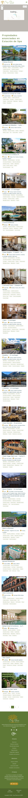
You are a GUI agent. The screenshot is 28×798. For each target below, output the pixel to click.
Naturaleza (16, 101)
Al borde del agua (6, 290)
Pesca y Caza (5, 296)
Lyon (10, 427)
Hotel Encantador (13, 539)
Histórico (11, 228)
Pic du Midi (9, 193)
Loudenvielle (5, 494)
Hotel (4, 667)
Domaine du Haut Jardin (9, 689)
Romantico (15, 635)
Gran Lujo (14, 570)
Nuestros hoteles (14, 744)
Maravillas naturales (18, 535)
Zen (10, 132)
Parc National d (16, 494)
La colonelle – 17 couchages (11, 189)
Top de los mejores (6, 167)
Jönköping (12, 628)
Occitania (4, 129)
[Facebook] (11, 730)
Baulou (5, 156)
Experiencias (14, 750)
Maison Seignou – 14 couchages (12, 489)
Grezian (5, 390)
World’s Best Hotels (14, 746)
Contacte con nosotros (14, 754)
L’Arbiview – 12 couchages (10, 388)
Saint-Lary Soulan (8, 458)
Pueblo (15, 165)
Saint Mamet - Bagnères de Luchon (11, 530)
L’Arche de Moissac (8, 222)
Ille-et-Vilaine (21, 287)
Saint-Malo (4, 289)
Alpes (12, 425)
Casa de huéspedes (10, 230)
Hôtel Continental (7, 593)
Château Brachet (7, 62)
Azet (5, 254)
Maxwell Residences (8, 561)
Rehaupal (6, 691)
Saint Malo (6, 287)
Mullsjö (5, 628)
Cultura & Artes (6, 71)
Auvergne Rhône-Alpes (16, 66)
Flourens (6, 127)
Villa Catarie (6, 657)
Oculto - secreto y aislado (8, 165)
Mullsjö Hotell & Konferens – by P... (13, 626)
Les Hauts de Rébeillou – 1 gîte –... (13, 125)
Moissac (6, 224)
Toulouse (9, 129)
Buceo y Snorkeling (14, 565)
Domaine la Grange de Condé (11, 93)
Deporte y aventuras (14, 71)
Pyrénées (4, 158)
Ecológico (21, 71)
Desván (20, 132)
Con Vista (13, 196)
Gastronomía (9, 101)
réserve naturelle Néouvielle (13, 496)
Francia (22, 66)
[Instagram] (14, 730)
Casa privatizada (15, 67)
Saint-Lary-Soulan (6, 497)
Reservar (14, 742)
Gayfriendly (17, 631)
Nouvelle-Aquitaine (18, 660)
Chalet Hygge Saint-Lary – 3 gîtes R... (14, 456)
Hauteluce (6, 425)
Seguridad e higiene (14, 752)
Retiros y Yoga (6, 132)
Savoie (18, 427)
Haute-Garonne (17, 127)
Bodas (9, 67)
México (18, 563)
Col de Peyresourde (18, 491)
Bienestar (5, 67)
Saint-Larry (19, 193)
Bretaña (13, 287)
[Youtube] (16, 730)
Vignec (5, 191)
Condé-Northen (7, 95)
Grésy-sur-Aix (7, 64)
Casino (21, 67)
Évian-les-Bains (7, 595)
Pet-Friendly (5, 635)
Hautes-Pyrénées (17, 191)
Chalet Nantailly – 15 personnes (12, 423)
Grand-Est (19, 95)
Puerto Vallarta (7, 563)
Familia (4, 101)
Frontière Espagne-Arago (11, 493)
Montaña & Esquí (6, 200)
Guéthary (6, 660)
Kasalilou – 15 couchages (10, 355)
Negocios (21, 101)
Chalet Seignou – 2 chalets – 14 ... (13, 252)
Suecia (16, 628)
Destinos (14, 748)
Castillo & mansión (6, 69)
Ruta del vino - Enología (11, 665)
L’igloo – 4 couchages (9, 320)
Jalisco (14, 563)
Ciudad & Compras (15, 69)
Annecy (15, 425)
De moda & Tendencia (7, 161)
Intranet (14, 763)
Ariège (11, 156)
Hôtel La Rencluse (8, 528)
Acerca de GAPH (14, 765)
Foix (14, 156)
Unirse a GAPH (14, 761)
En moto (22, 533)
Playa (11, 296)
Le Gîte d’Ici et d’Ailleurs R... (11, 154)
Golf (10, 570)
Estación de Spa (18, 99)
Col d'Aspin (11, 491)
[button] (11, 21)
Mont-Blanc (14, 427)
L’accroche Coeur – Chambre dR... (12, 285)
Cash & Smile (15, 132)
